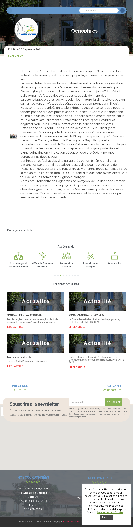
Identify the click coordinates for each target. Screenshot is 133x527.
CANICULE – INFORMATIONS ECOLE (24, 315)
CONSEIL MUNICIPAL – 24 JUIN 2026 (86, 315)
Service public (114, 263)
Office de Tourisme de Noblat (42, 265)
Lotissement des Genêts (19, 357)
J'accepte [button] (106, 517)
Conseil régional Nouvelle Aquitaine (18, 265)
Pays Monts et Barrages (90, 265)
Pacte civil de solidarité (66, 265)
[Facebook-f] (122, 10)
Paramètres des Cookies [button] (110, 512)
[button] (9, 10)
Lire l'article (15, 327)
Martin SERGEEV (72, 521)
